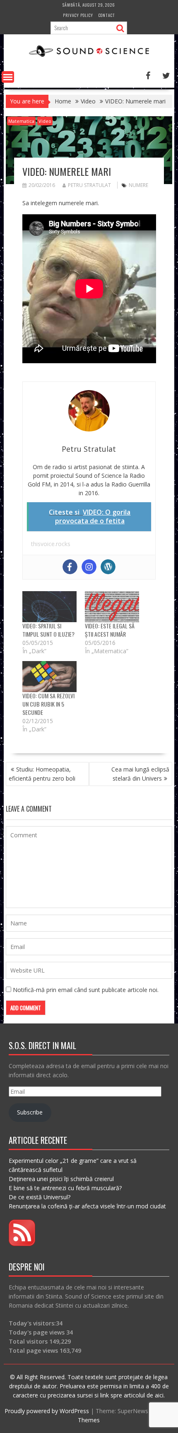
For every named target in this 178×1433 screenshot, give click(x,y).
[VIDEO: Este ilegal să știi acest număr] (112, 606)
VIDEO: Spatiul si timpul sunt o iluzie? (48, 629)
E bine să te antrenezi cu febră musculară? (65, 1188)
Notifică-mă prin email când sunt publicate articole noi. (86, 990)
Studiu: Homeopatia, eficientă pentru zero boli (42, 773)
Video (44, 121)
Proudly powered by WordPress (47, 1411)
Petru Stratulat (89, 185)
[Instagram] (89, 566)
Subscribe (30, 1112)
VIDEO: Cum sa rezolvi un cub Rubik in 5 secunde (48, 703)
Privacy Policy (78, 15)
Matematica (21, 121)
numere (138, 185)
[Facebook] (70, 566)
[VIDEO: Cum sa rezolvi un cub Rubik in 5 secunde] (49, 676)
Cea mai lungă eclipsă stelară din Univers (140, 773)
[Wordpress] (108, 566)
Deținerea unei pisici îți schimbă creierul (61, 1179)
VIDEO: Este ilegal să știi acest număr (110, 629)
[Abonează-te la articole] (22, 1244)
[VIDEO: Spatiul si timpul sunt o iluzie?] (49, 606)
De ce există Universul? (39, 1197)
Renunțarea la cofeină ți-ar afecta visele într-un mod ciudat (87, 1206)
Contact (107, 15)
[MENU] (8, 77)
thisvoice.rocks (50, 544)
